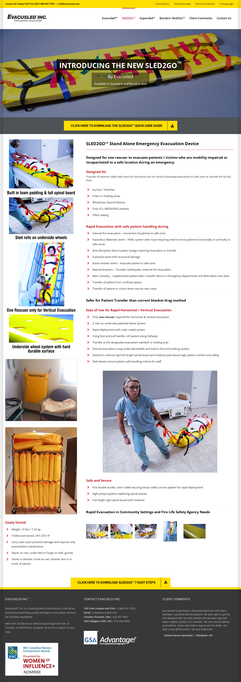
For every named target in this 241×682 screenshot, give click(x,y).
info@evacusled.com (69, 3)
